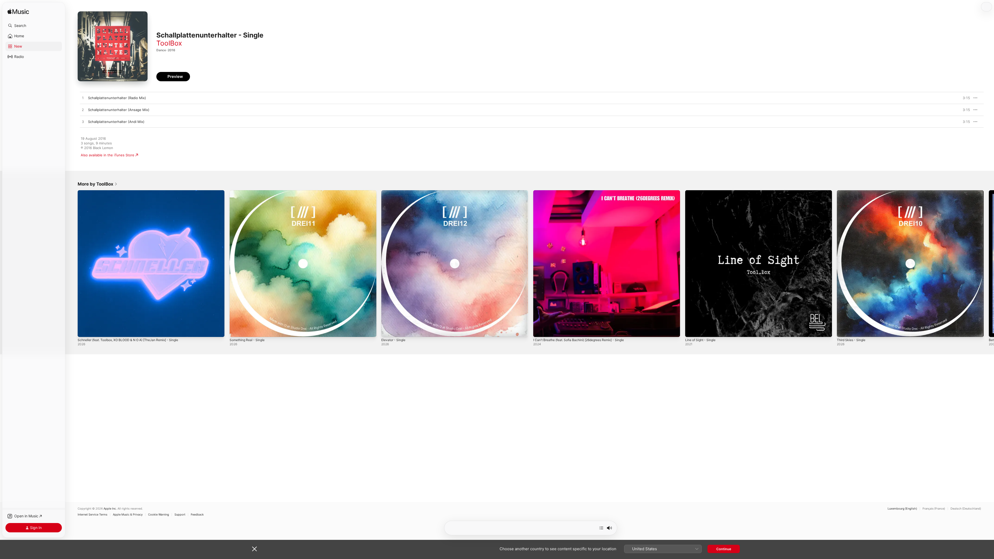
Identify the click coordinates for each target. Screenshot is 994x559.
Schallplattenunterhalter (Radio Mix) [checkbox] (117, 98)
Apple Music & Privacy (128, 514)
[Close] (254, 549)
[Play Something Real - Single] (236, 330)
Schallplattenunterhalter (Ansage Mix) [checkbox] (118, 110)
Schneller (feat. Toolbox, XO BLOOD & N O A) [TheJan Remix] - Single (134, 192)
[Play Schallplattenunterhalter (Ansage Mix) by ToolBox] (83, 110)
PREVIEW (964, 97)
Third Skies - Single (852, 192)
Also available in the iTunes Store (107, 155)
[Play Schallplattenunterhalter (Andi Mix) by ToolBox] (83, 122)
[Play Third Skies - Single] (843, 330)
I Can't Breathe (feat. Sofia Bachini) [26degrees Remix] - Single (584, 192)
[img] (18, 12)
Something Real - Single (249, 192)
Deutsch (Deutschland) (966, 508)
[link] (98, 184)
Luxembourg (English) (902, 508)
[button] (34, 25)
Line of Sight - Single (702, 192)
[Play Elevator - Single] (388, 330)
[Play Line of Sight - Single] (692, 330)
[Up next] (601, 528)
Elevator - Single (394, 192)
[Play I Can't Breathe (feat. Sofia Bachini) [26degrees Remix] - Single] (540, 330)
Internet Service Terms (92, 514)
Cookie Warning (158, 514)
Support (179, 514)
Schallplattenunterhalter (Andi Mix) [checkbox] (116, 122)
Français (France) (934, 508)
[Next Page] (988, 263)
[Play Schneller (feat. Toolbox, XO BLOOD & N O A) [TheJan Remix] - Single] (84, 330)
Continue (723, 549)
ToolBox (169, 43)
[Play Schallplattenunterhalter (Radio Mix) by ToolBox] (83, 98)
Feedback (197, 514)
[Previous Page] (72, 263)
